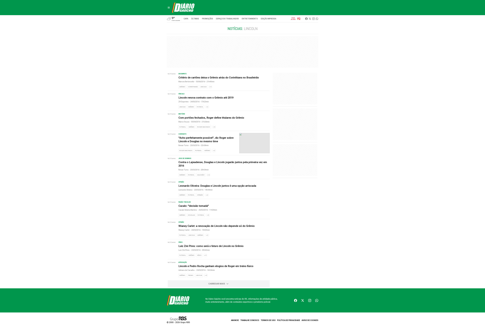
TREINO (190, 275)
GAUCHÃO (200, 175)
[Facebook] (306, 18)
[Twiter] (310, 18)
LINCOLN (203, 87)
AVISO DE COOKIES (310, 320)
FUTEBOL (200, 107)
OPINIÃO (200, 195)
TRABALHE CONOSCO (249, 320)
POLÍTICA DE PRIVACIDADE (288, 320)
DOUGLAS (191, 215)
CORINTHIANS (193, 87)
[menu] (168, 7)
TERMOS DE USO (268, 320)
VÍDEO (199, 255)
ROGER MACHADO (203, 127)
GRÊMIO (182, 87)
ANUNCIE (235, 320)
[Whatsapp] (317, 18)
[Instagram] (313, 18)
